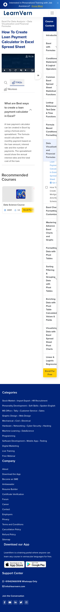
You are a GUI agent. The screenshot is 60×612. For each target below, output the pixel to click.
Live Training (8, 451)
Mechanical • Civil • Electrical (16, 420)
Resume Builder (10, 489)
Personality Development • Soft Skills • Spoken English (28, 405)
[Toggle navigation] (52, 13)
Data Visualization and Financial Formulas (51, 150)
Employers (7, 514)
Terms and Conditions (12, 524)
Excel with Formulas (50, 47)
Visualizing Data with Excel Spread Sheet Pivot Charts (51, 338)
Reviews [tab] (12, 89)
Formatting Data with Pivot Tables (51, 253)
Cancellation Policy (11, 529)
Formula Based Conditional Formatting (51, 130)
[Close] (58, 3)
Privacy (5, 519)
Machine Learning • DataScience (18, 431)
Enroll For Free (29, 210)
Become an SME (10, 479)
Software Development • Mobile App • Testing (24, 441)
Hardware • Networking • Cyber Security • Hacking (26, 425)
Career (5, 504)
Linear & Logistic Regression (51, 361)
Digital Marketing (10, 446)
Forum (5, 499)
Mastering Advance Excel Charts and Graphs (51, 231)
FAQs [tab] (18, 82)
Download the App (11, 474)
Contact (6, 509)
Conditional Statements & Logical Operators (51, 63)
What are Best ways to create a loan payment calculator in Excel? (16, 110)
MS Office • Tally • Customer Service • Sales (23, 410)
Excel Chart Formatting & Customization (51, 211)
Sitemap (6, 539)
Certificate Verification (13, 494)
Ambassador (8, 484)
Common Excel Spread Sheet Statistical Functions (51, 86)
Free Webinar (8, 456)
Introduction (51, 35)
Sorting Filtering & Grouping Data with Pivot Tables (50, 278)
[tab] (6, 82)
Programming (8, 436)
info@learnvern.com (14, 586)
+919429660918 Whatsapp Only (20, 581)
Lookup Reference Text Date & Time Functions (51, 109)
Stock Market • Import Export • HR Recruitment (24, 400)
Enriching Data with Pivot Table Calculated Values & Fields (51, 309)
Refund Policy (9, 534)
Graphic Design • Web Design (16, 415)
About (5, 469)
